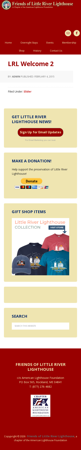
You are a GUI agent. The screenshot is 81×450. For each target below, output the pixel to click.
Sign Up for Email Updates (40, 132)
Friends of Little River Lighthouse (51, 436)
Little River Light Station (40, 12)
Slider (27, 91)
